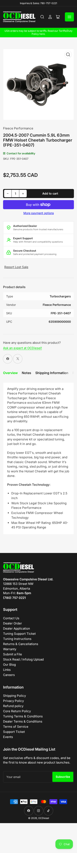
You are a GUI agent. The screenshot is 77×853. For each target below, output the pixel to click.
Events (8, 737)
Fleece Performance (18, 128)
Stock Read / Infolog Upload (23, 659)
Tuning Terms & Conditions (23, 716)
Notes (26, 373)
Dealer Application (16, 628)
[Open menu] (69, 16)
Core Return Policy (17, 711)
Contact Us (11, 618)
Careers (9, 675)
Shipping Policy (14, 696)
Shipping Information (51, 373)
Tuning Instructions (17, 639)
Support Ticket (14, 732)
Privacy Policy (13, 701)
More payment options (38, 213)
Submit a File (12, 654)
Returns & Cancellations (20, 644)
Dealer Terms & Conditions (22, 721)
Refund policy (13, 706)
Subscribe (63, 776)
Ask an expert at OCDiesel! (22, 348)
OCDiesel (43, 818)
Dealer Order (12, 623)
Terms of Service (15, 727)
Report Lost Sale (16, 267)
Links (7, 670)
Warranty (9, 649)
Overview (10, 373)
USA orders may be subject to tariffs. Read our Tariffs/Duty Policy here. (38, 32)
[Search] (42, 16)
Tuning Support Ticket (19, 634)
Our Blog (9, 664)
